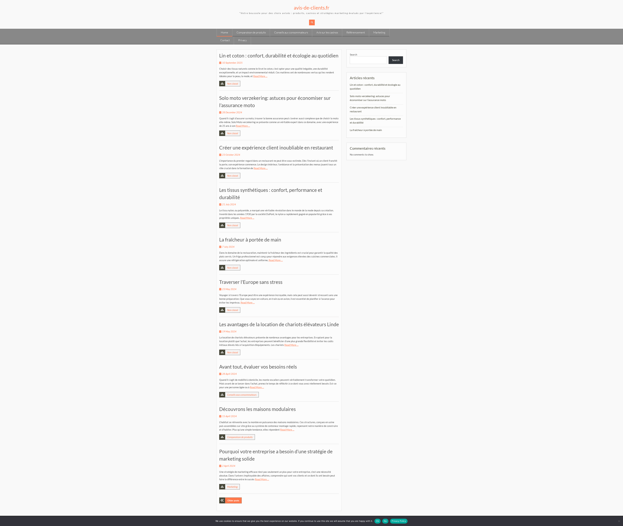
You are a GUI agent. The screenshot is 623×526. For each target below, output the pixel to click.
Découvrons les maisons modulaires (257, 409)
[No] (619, 521)
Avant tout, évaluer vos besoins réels (258, 367)
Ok (377, 521)
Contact (225, 40)
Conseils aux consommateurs (291, 32)
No (385, 521)
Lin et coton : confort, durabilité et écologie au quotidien (278, 55)
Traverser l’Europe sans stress (250, 282)
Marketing (379, 32)
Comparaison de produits (251, 32)
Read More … (260, 76)
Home (224, 32)
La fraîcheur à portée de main (250, 239)
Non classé (232, 83)
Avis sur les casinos (327, 32)
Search (353, 54)
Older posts (233, 500)
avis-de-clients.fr (311, 8)
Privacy (242, 40)
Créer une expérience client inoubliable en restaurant (276, 147)
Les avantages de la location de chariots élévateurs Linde (279, 324)
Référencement (355, 32)
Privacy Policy (399, 521)
